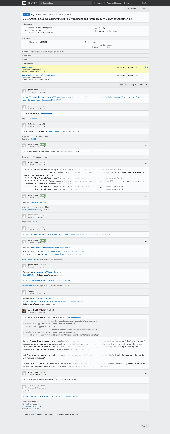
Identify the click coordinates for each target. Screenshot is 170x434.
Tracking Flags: (90, 42)
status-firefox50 (28, 406)
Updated (31, 217)
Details (138, 67)
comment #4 (76, 317)
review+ (131, 67)
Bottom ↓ (124, 85)
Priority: (94, 31)
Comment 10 (32, 312)
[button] (143, 3)
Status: (31, 42)
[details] (57, 272)
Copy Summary (131, 9)
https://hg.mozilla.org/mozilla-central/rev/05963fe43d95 (50, 396)
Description (32, 92)
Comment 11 (32, 374)
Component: (29, 30)
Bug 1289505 (36, 15)
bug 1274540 (46, 113)
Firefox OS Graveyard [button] (44, 28)
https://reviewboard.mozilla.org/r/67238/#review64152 (49, 281)
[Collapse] (146, 91)
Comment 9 (31, 293)
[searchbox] (65, 3)
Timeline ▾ (143, 85)
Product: (31, 28)
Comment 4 (31, 164)
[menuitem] (98, 3)
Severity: (108, 31)
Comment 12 (32, 388)
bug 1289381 (54, 131)
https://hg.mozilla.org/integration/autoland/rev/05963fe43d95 (53, 301)
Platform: (31, 33)
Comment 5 (31, 197)
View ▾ (144, 9)
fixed (108, 47)
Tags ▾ (133, 85)
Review (145, 67)
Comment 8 (31, 267)
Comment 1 (31, 108)
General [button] (39, 30)
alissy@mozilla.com (42, 298)
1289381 (34, 139)
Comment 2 (31, 126)
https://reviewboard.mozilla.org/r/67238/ (62, 254)
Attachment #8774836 (30, 210)
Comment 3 (31, 146)
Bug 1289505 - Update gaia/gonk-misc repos (38, 75)
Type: (95, 28)
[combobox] (65, 3)
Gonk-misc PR (27, 67)
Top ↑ (144, 426)
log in (33, 414)
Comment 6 (31, 229)
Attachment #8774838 (30, 259)
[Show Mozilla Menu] (24, 3)
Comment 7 (31, 243)
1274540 (34, 119)
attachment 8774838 (43, 272)
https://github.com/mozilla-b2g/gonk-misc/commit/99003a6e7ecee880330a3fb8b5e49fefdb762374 (66, 234)
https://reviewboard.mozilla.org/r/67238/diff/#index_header (66, 251)
